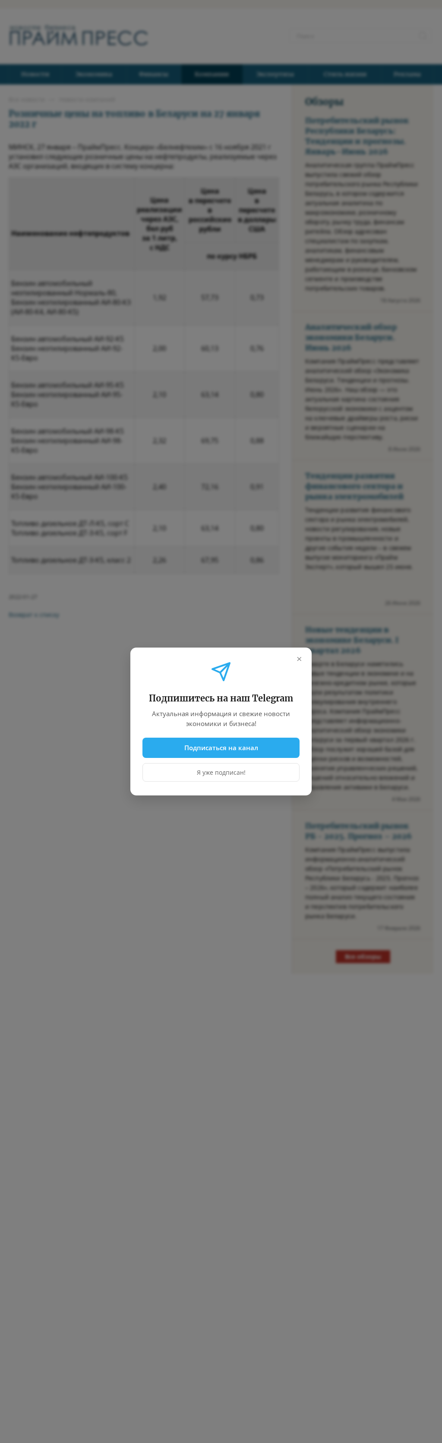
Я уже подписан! (221, 772)
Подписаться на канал (221, 747)
